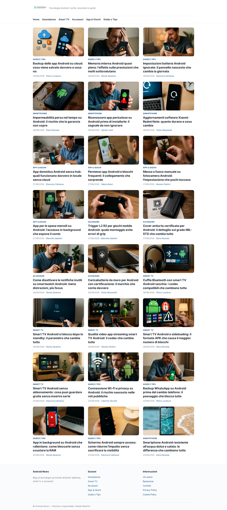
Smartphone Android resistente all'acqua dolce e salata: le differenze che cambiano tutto (165, 446)
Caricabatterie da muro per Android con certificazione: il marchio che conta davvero (113, 284)
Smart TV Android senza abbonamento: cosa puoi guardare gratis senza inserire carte (57, 392)
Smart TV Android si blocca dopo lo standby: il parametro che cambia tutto (58, 338)
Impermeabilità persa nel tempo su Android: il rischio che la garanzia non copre (57, 121)
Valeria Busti (107, 184)
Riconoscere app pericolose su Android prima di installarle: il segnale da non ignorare (110, 121)
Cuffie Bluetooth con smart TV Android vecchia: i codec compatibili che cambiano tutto (165, 284)
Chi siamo (148, 477)
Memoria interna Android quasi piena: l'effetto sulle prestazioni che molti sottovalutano (113, 67)
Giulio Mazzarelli (164, 130)
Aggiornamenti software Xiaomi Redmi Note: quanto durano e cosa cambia (167, 121)
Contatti (147, 485)
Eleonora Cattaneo (165, 76)
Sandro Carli (107, 130)
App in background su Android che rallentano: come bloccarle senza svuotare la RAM (57, 446)
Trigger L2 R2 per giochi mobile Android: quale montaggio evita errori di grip (110, 230)
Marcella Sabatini (54, 238)
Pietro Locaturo (53, 76)
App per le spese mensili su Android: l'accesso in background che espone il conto (57, 230)
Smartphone (49, 19)
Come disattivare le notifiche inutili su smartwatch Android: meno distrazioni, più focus (57, 284)
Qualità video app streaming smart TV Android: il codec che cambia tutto (112, 338)
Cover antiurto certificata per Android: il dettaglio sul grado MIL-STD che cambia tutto (167, 230)
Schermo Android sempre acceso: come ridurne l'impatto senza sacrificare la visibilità (112, 446)
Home (36, 19)
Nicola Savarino (108, 76)
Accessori (77, 19)
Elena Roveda (52, 130)
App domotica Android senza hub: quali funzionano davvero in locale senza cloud (57, 175)
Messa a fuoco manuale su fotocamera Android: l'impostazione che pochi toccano (167, 175)
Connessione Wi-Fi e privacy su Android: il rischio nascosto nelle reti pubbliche (111, 392)
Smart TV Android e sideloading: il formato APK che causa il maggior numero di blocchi (167, 338)
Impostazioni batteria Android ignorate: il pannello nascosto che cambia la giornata (167, 67)
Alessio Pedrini (163, 184)
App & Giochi (93, 19)
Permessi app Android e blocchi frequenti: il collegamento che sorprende (110, 175)
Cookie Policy (149, 494)
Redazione (148, 481)
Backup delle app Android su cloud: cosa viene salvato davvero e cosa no (58, 67)
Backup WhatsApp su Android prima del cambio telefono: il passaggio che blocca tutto (164, 392)
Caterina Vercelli (109, 401)
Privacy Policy (150, 490)
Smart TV (64, 19)
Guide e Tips (110, 19)
